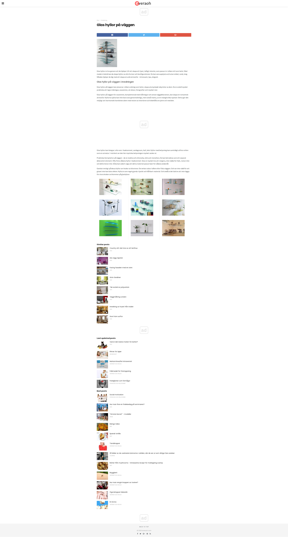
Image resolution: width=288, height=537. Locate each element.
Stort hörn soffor (116, 316)
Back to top (144, 527)
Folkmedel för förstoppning (120, 371)
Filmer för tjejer (116, 351)
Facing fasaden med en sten (121, 267)
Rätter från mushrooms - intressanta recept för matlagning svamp (136, 463)
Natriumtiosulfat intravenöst (121, 361)
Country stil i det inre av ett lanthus (123, 248)
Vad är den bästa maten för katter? (124, 342)
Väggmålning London (118, 297)
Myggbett (113, 473)
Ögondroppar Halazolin (119, 492)
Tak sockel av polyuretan (119, 287)
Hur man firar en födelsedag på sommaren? (127, 404)
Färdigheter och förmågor (120, 381)
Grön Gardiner (115, 277)
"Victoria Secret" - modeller (120, 414)
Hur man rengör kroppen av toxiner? (124, 482)
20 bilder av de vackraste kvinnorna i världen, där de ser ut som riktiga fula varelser (142, 453)
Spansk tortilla (115, 433)
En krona (113, 502)
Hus (98, 20)
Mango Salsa (115, 424)
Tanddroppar (115, 443)
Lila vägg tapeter (116, 258)
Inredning (104, 20)
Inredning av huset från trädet (121, 307)
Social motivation (116, 395)
